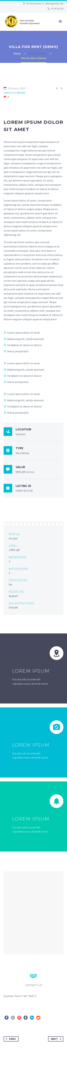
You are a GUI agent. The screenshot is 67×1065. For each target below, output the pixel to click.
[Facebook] (6, 1018)
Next (54, 1038)
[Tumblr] (26, 1018)
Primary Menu (60, 21)
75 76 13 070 (57, 8)
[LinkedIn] (32, 1018)
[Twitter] (13, 1018)
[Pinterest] (19, 1018)
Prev (12, 1038)
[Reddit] (38, 1018)
